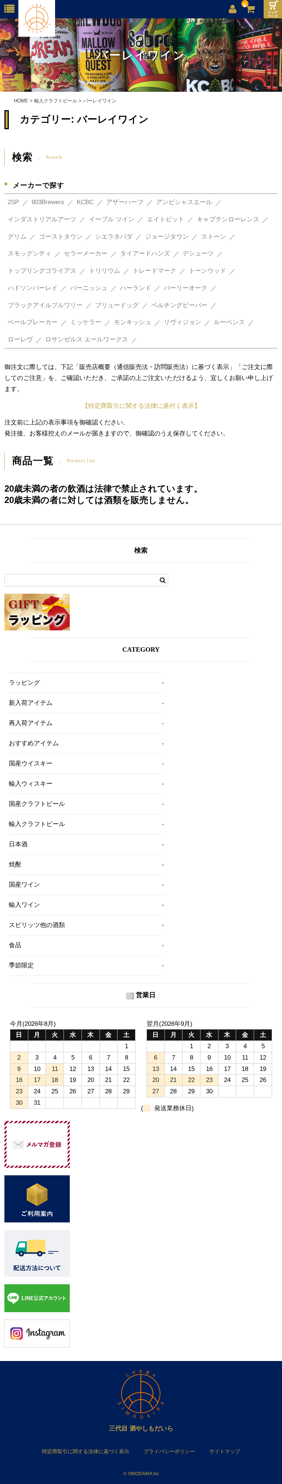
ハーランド (135, 288)
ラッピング (24, 682)
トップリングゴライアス (42, 270)
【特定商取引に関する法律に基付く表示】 (141, 405)
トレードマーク (154, 270)
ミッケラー (85, 322)
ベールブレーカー (33, 322)
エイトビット (165, 219)
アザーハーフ (125, 202)
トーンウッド (207, 270)
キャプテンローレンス (228, 219)
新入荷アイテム (31, 702)
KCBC (85, 202)
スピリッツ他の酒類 (37, 925)
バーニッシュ (89, 288)
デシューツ (198, 253)
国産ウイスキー (31, 763)
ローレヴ (20, 339)
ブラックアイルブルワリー (45, 305)
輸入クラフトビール (37, 824)
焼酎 (15, 864)
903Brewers (48, 202)
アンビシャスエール (184, 202)
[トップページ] (273, 9)
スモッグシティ (29, 253)
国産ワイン (24, 884)
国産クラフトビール (37, 803)
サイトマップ (224, 1451)
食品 (15, 945)
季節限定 (21, 965)
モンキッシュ (132, 322)
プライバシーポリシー (169, 1451)
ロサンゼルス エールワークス (86, 339)
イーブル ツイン (111, 219)
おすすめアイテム (34, 743)
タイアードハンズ (145, 253)
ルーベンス (229, 322)
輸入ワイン (24, 904)
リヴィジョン (182, 322)
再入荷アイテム (31, 723)
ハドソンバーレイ (33, 288)
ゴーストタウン (61, 236)
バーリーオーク (185, 288)
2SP (13, 202)
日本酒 (18, 844)
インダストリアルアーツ (42, 219)
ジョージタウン (167, 236)
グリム (17, 236)
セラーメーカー (86, 253)
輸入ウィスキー (31, 783)
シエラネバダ (114, 236)
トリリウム (104, 270)
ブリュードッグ (117, 305)
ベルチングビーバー (179, 305)
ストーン (213, 236)
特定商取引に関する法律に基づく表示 (85, 1451)
